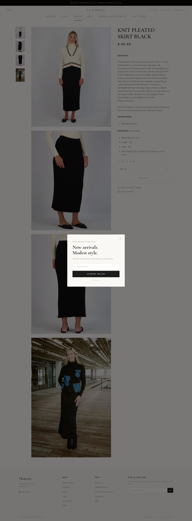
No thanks (96, 280)
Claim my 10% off (96, 274)
